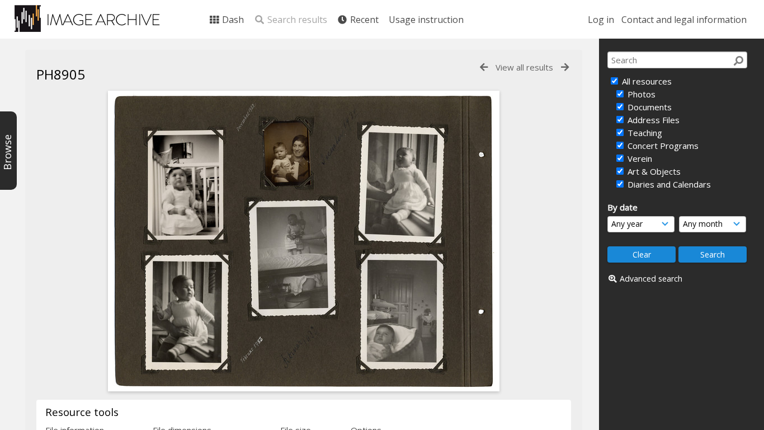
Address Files (652, 119)
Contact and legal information (684, 19)
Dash (232, 19)
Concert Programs (662, 145)
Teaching (643, 132)
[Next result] (565, 67)
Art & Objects (653, 171)
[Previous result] (484, 67)
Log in (601, 19)
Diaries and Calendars (668, 184)
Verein (638, 158)
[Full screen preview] (303, 388)
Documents (648, 107)
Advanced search (651, 278)
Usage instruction (426, 19)
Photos (640, 94)
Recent (363, 19)
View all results (524, 67)
